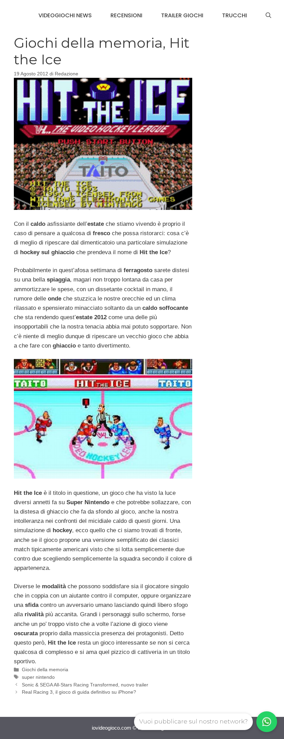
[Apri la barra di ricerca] (268, 15)
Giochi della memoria (45, 669)
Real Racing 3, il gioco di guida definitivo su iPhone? (79, 692)
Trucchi (234, 15)
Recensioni (126, 15)
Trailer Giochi (182, 15)
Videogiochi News (65, 15)
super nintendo (38, 677)
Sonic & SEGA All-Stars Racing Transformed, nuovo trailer (85, 684)
